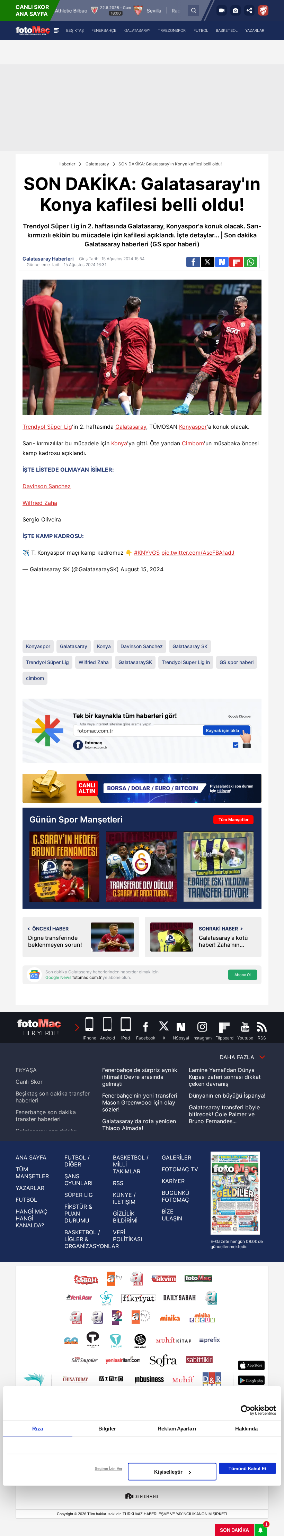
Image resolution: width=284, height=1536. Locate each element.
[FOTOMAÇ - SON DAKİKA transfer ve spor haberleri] (33, 30)
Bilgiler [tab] (107, 1429)
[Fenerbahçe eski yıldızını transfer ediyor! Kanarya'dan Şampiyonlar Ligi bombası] (219, 866)
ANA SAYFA (31, 1157)
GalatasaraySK (98, 569)
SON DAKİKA (234, 1530)
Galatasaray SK (50, 569)
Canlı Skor (29, 1081)
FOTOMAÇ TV (180, 1169)
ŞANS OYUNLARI (78, 1180)
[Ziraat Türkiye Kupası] (263, 10)
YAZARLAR (30, 1187)
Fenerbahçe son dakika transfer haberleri (46, 1116)
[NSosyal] (222, 262)
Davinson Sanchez (47, 486)
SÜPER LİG (78, 1194)
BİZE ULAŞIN (172, 1215)
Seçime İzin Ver (108, 1468)
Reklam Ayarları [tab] (177, 1429)
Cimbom (193, 443)
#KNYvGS (147, 552)
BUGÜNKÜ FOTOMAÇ (175, 1196)
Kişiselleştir (168, 1472)
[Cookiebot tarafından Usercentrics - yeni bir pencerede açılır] (245, 1410)
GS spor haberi (237, 662)
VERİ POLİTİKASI (127, 1236)
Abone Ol (242, 974)
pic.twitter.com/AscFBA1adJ (197, 552)
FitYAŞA (26, 1069)
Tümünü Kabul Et (247, 1468)
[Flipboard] (236, 262)
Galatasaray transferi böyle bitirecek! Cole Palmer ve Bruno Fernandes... (224, 1114)
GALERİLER (176, 1157)
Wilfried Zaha (40, 502)
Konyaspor (193, 426)
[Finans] (142, 787)
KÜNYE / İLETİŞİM (124, 1198)
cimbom (35, 678)
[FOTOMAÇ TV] (221, 10)
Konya (119, 443)
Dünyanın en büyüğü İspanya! (227, 1095)
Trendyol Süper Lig (47, 426)
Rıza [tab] (37, 1429)
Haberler (67, 163)
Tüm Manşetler (234, 819)
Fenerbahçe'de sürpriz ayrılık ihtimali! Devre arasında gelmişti (139, 1076)
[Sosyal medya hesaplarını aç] (249, 10)
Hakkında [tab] (246, 1429)
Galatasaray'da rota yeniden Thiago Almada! (139, 1124)
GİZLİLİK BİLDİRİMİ (125, 1217)
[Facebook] (193, 262)
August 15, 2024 (142, 569)
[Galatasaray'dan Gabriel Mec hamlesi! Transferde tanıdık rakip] (141, 866)
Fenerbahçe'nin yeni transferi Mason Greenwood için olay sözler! (139, 1102)
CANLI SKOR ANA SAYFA (32, 10)
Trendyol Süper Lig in (186, 662)
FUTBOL (26, 1199)
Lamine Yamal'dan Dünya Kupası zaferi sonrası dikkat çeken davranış (225, 1076)
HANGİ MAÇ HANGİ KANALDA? (31, 1218)
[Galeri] (235, 10)
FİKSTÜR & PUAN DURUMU (78, 1213)
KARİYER (173, 1181)
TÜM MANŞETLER (32, 1173)
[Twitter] (207, 262)
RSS (118, 1183)
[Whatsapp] (250, 262)
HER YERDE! (41, 1033)
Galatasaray (97, 163)
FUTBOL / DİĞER (77, 1161)
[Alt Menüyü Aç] (56, 30)
